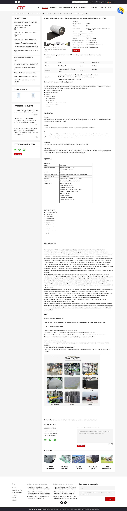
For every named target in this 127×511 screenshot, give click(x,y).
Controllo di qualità (81, 7)
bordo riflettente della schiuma (60, 420)
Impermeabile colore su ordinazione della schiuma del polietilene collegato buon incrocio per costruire (65, 488)
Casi (109, 7)
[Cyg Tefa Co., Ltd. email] (16, 149)
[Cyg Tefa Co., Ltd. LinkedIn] (19, 2)
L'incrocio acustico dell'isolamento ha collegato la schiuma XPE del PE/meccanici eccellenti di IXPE (38, 497)
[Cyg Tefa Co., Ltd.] (21, 7)
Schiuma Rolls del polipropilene (23, 73)
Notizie (103, 7)
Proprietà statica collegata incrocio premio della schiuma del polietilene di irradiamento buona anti (38, 488)
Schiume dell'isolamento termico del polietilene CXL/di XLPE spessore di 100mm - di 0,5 (64, 493)
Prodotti (45, 7)
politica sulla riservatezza (35, 509)
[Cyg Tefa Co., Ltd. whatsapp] (20, 149)
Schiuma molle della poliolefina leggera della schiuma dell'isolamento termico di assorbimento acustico (65, 497)
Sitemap (14, 500)
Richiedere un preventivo (100, 2)
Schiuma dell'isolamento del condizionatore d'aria (22, 26)
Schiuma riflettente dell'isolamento (32, 14)
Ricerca (90, 2)
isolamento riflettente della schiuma (89, 420)
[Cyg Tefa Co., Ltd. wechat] (25, 149)
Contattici (94, 7)
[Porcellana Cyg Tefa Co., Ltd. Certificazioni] (19, 95)
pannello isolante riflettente (73, 420)
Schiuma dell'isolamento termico (24, 22)
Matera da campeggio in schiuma (24, 76)
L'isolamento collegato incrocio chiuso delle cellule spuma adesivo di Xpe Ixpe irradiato (56, 49)
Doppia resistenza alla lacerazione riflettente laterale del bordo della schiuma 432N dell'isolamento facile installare (107, 467)
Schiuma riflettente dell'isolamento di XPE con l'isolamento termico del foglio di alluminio (78, 467)
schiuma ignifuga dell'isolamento (23, 43)
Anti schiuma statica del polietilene (24, 64)
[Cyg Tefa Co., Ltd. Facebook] (15, 2)
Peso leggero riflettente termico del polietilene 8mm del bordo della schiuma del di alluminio (64, 467)
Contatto (76, 50)
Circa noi (53, 7)
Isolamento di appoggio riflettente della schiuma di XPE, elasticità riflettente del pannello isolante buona (93, 467)
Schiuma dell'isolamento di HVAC (24, 39)
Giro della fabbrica (65, 7)
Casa (37, 7)
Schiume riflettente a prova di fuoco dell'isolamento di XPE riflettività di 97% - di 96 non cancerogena (50, 467)
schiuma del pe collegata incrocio (24, 46)
